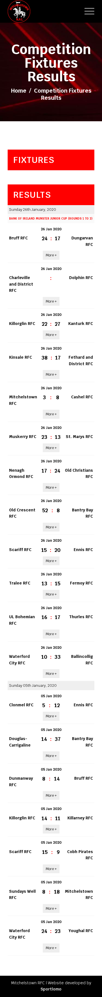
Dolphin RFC (81, 277)
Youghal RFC (81, 930)
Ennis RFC (83, 549)
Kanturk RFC (80, 323)
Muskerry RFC (22, 436)
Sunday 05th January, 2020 (33, 685)
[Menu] (86, 11)
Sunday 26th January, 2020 (32, 209)
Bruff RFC (18, 238)
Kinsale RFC (20, 357)
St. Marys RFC (79, 436)
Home (18, 90)
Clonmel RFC (21, 704)
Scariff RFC (20, 549)
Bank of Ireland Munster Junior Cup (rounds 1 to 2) (50, 218)
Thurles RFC (81, 616)
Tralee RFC (19, 583)
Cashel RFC (82, 396)
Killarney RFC (80, 817)
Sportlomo (51, 989)
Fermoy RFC (81, 583)
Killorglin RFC (22, 323)
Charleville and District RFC (21, 284)
